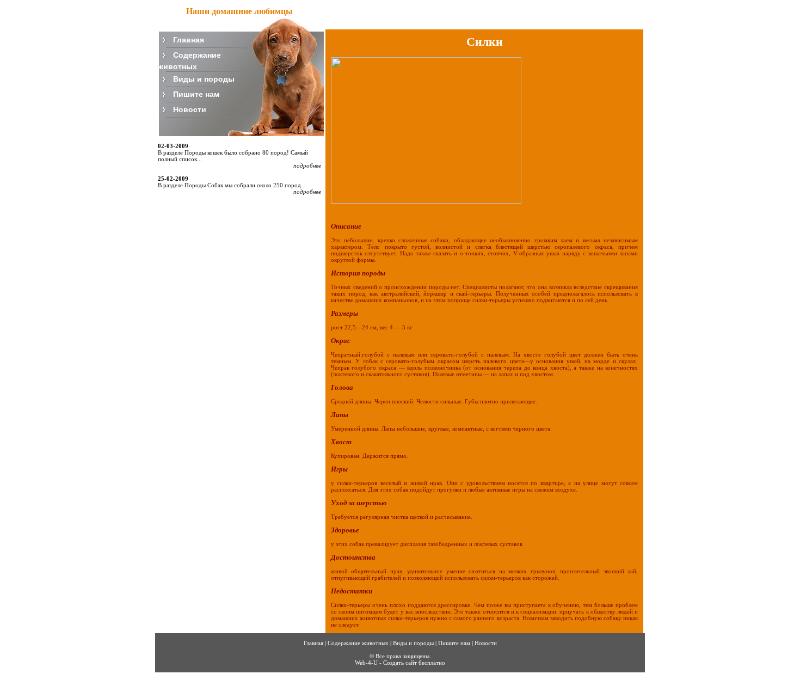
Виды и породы (204, 78)
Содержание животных (358, 643)
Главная (188, 39)
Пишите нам (196, 93)
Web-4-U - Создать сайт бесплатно (400, 662)
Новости (189, 109)
